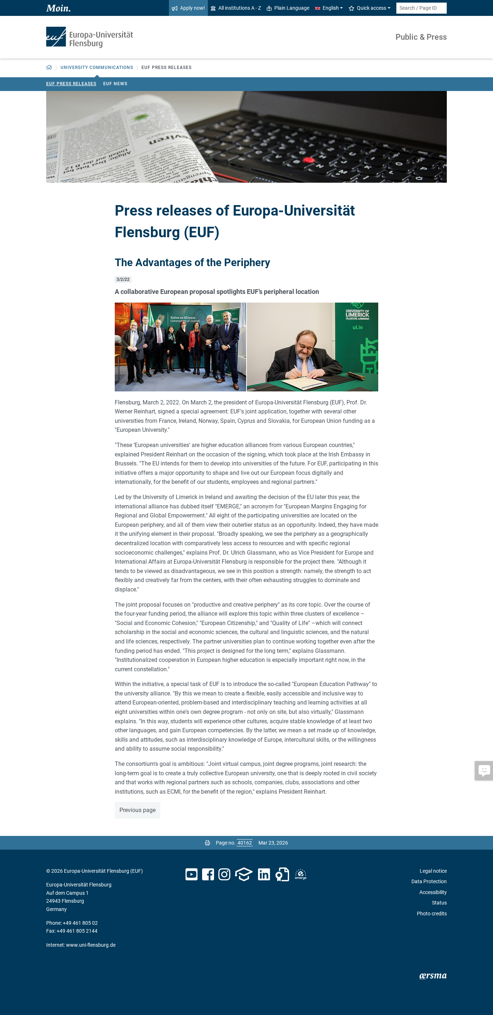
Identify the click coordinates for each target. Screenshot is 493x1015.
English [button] (331, 8)
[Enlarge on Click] (180, 346)
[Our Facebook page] (208, 874)
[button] (49, 67)
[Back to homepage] (89, 37)
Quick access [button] (371, 8)
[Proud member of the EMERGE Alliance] (300, 874)
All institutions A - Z (239, 8)
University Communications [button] (97, 67)
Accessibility (433, 892)
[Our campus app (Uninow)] (244, 874)
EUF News (115, 83)
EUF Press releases (71, 83)
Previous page (137, 810)
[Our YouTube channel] (191, 874)
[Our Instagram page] (224, 874)
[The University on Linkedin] (264, 874)
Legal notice (433, 871)
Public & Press (421, 37)
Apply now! (192, 8)
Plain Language (291, 8)
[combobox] (421, 8)
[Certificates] (282, 874)
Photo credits (432, 913)
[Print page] (207, 843)
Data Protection (429, 881)
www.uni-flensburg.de (90, 945)
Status (439, 903)
